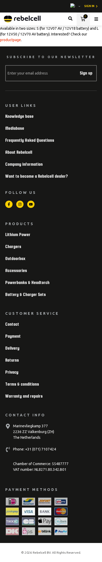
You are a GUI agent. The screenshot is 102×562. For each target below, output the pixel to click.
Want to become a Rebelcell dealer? (36, 176)
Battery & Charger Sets (25, 294)
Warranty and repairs (24, 396)
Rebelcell (40, 552)
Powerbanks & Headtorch (27, 282)
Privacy (11, 372)
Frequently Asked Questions (29, 140)
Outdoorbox (15, 258)
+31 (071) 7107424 (40, 449)
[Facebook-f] (9, 204)
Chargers (13, 246)
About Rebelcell (18, 152)
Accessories (16, 270)
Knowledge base (19, 116)
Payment (13, 336)
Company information (24, 164)
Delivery (12, 348)
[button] (96, 19)
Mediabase (14, 128)
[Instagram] (20, 204)
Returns (12, 360)
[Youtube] (31, 204)
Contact (12, 324)
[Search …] (70, 19)
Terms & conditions (22, 384)
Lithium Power (17, 234)
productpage (10, 40)
